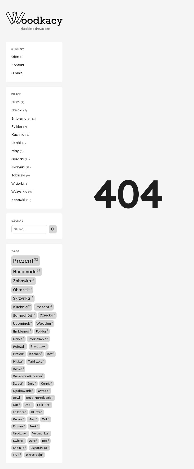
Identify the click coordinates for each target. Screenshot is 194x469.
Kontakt (17, 65)
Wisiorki (19, 183)
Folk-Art (44, 405)
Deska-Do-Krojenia (28, 376)
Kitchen (35, 354)
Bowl (17, 397)
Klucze (36, 412)
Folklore (19, 412)
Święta (18, 441)
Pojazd (19, 346)
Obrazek (22, 289)
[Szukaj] (53, 229)
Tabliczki (20, 175)
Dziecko (47, 315)
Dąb (28, 405)
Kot (50, 354)
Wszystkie (22, 191)
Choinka (19, 448)
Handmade (26, 271)
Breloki (19, 110)
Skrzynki (21, 167)
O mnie (16, 73)
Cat (16, 405)
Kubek (18, 419)
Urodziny (20, 433)
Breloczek (38, 346)
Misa (33, 419)
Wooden (44, 323)
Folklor (19, 126)
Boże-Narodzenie (39, 397)
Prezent (25, 260)
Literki (18, 143)
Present (43, 306)
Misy (17, 151)
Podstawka (38, 339)
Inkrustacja (34, 454)
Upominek (22, 323)
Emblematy (23, 118)
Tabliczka (36, 361)
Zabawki (21, 200)
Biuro (17, 102)
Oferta (16, 57)
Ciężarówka (39, 448)
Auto (33, 441)
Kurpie (46, 383)
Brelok (18, 354)
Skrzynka (23, 298)
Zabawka (23, 280)
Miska (18, 361)
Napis (18, 339)
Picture (19, 426)
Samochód (24, 315)
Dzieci (18, 383)
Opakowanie (23, 390)
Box (45, 441)
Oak (45, 419)
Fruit (17, 454)
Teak (34, 426)
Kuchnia (21, 134)
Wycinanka (40, 433)
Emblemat (22, 331)
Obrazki (20, 159)
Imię (32, 383)
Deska (18, 369)
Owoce (44, 390)
